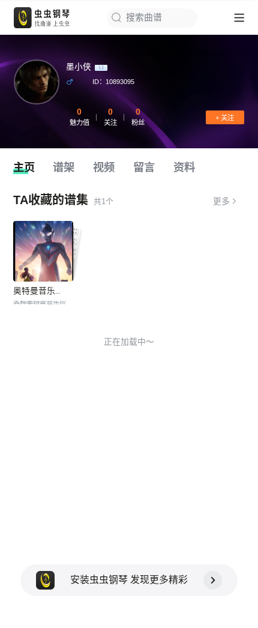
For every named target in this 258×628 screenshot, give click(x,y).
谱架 (63, 167)
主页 (24, 167)
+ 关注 (224, 117)
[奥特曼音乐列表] (43, 251)
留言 (144, 167)
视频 (104, 167)
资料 (184, 167)
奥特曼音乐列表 (42, 290)
